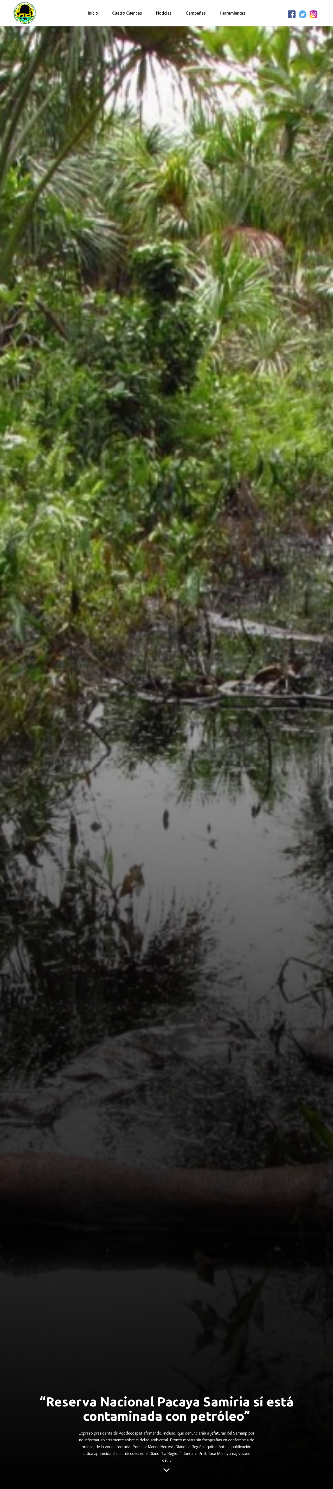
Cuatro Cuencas (127, 13)
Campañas (196, 13)
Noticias (164, 13)
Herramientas (232, 13)
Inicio (93, 13)
